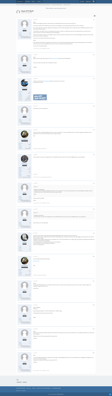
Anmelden (82, 1)
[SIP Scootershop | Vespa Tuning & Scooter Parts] (56, 8)
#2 (93, 54)
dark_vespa (45, 177)
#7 (93, 183)
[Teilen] (95, 16)
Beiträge (20, 34)
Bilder (20, 173)
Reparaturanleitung (54, 58)
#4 (93, 106)
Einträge (20, 174)
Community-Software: (56, 394)
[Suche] (94, 1)
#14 (93, 352)
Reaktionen (20, 91)
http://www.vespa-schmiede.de (39, 148)
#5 (93, 129)
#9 (93, 233)
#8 (93, 209)
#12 (93, 305)
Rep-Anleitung (36, 261)
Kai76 (23, 12)
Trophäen (20, 94)
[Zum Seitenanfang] (110, 394)
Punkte (20, 32)
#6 (93, 154)
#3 (93, 78)
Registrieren (88, 1)
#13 (93, 328)
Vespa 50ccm (19, 382)
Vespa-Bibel (46, 81)
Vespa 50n (24, 382)
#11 (93, 281)
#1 (93, 19)
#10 (93, 256)
